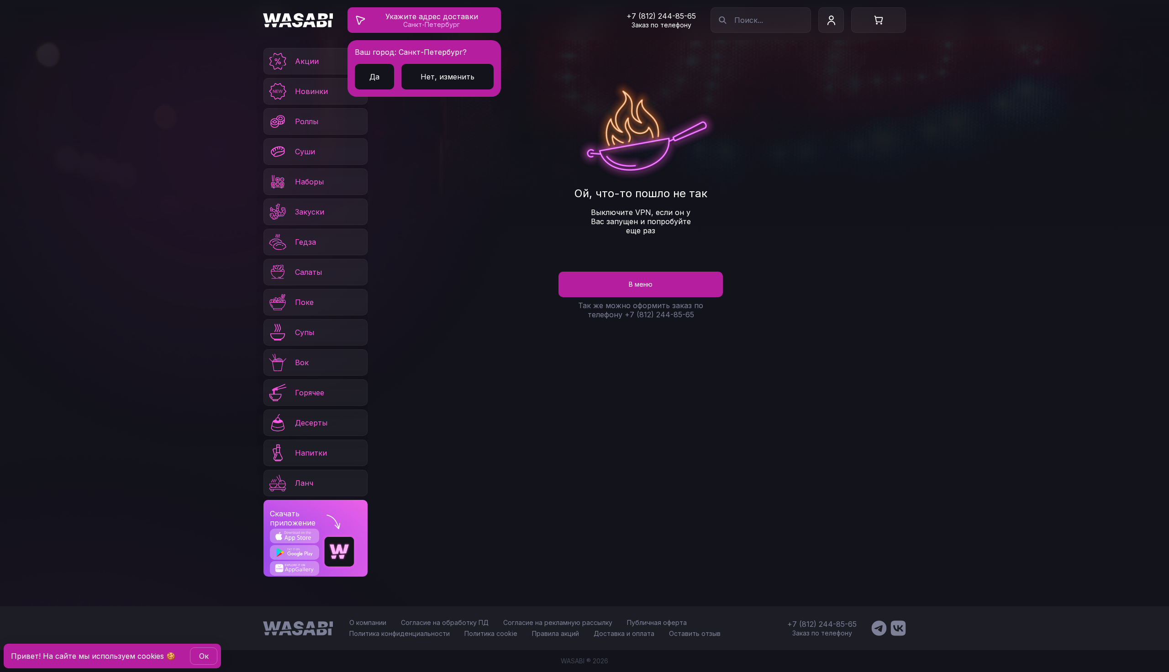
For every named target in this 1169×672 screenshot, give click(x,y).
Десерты (311, 422)
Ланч (304, 483)
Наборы (309, 181)
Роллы (306, 121)
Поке (304, 302)
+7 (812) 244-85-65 (661, 16)
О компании (367, 622)
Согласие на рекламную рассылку (557, 622)
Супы (304, 332)
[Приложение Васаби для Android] (294, 552)
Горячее (309, 392)
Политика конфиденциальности (399, 633)
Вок (302, 362)
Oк (204, 656)
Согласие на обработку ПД (445, 622)
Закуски (309, 211)
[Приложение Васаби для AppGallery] (294, 568)
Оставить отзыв (695, 633)
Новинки (311, 91)
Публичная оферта (657, 622)
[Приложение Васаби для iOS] (294, 536)
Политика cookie (490, 633)
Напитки (311, 452)
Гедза (305, 242)
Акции (307, 61)
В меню (641, 284)
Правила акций (555, 633)
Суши (305, 151)
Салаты (308, 272)
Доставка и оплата (624, 633)
